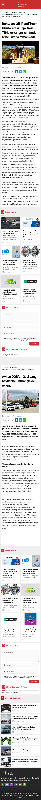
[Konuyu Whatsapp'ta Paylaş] (24, 71)
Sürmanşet (22, 12)
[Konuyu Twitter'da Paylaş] (20, 71)
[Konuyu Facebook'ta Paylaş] (16, 71)
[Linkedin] (16, 784)
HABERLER (15, 12)
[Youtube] (20, 784)
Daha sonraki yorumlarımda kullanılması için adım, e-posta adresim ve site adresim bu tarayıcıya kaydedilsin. (20, 339)
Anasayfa (6, 12)
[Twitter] (7, 784)
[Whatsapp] (24, 784)
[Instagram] (11, 784)
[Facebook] (2, 784)
